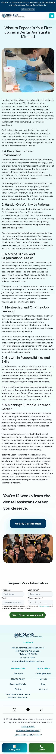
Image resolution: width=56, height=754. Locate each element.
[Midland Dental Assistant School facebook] (28, 709)
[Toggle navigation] (51, 15)
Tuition (17, 689)
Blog (43, 684)
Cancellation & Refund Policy (28, 734)
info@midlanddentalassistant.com (28, 661)
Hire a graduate (43, 673)
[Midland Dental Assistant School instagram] (14, 709)
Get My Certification (28, 523)
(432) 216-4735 (28, 657)
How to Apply (18, 678)
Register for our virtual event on (28, 3)
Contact (43, 689)
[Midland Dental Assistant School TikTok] (41, 709)
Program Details (18, 684)
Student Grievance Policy (28, 730)
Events (43, 678)
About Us (18, 673)
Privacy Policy (44, 606)
